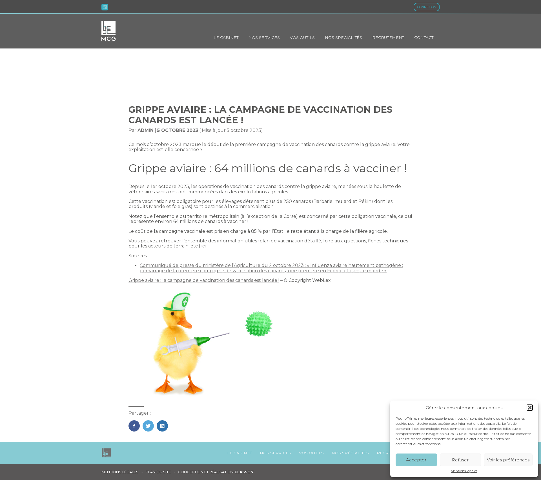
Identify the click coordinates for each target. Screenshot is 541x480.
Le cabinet (226, 37)
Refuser (460, 460)
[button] (530, 407)
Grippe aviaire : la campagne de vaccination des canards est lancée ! (203, 280)
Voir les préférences (508, 460)
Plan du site (158, 472)
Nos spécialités (343, 37)
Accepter (416, 460)
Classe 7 (244, 472)
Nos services (264, 37)
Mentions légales (464, 471)
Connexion (426, 7)
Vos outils (302, 37)
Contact (423, 37)
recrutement (388, 37)
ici (203, 246)
